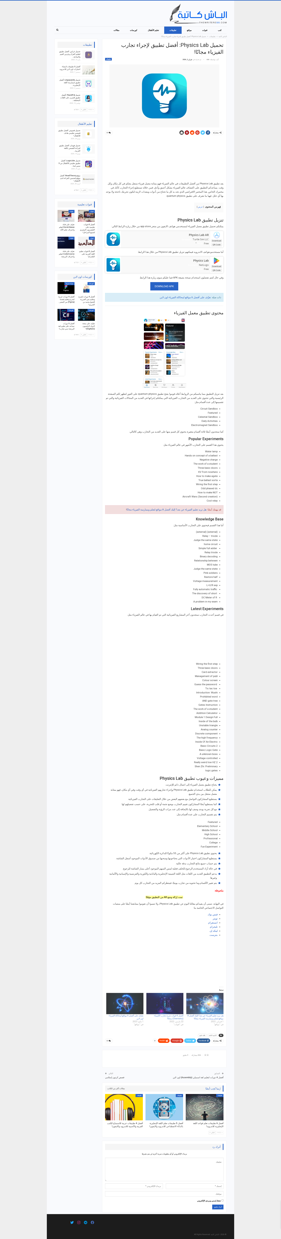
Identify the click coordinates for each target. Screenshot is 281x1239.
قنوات (204, 30)
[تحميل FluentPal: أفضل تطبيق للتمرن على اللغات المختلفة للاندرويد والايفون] (88, 98)
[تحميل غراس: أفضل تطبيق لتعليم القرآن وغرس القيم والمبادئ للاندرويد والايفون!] (88, 55)
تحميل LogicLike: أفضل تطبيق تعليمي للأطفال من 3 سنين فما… (69, 163)
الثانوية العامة (213, 1035)
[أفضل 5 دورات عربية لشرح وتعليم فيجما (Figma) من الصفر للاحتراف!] (66, 288)
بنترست (214, 934)
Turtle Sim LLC (201, 239)
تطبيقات (172, 30)
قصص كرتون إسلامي (114, 1077)
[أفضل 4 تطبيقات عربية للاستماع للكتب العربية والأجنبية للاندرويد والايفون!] (124, 1107)
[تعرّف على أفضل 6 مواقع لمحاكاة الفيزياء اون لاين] (124, 1003)
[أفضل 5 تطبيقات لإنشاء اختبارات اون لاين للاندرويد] (88, 70)
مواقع (189, 30)
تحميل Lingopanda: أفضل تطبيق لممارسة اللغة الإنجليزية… (69, 82)
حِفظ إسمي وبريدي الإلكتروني (209, 1201)
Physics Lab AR (199, 235)
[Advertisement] (164, 159)
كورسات (133, 30)
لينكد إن (214, 930)
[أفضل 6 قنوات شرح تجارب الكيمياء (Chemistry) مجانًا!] (165, 1003)
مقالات (116, 30)
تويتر (215, 918)
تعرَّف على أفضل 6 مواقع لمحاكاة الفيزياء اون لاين (185, 297)
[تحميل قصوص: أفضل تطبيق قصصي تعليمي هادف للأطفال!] (88, 134)
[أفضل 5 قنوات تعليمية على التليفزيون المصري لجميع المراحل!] (86, 216)
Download (216, 240)
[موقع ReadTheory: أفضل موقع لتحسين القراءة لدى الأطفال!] (88, 179)
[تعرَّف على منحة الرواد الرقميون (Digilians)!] (86, 315)
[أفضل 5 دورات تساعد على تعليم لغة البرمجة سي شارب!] (66, 315)
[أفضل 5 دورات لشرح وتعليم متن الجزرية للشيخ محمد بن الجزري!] (86, 288)
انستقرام (213, 922)
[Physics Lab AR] (113, 239)
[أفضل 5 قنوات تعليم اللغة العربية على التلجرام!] (86, 243)
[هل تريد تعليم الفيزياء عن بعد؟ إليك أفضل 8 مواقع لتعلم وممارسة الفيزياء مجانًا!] (204, 1003)
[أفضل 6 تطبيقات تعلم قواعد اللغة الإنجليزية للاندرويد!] (204, 1107)
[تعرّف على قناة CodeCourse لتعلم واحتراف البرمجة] (66, 243)
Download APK (164, 286)
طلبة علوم (202, 1035)
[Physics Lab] (113, 264)
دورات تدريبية (69, 283)
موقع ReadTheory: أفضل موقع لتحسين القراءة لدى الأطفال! (70, 178)
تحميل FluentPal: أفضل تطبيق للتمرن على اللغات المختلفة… (70, 97)
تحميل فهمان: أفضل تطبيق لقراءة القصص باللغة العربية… (69, 148)
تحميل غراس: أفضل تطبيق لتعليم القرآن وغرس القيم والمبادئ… (69, 54)
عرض (200, 207)
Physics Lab (201, 260)
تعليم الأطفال (153, 30)
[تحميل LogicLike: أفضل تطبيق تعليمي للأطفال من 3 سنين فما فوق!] (88, 164)
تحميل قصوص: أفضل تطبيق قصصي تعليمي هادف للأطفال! (69, 133)
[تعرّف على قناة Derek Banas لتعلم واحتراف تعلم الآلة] (66, 216)
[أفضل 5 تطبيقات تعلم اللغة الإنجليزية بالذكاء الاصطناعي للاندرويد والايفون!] (164, 1107)
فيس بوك (213, 914)
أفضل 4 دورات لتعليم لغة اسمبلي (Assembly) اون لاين (198, 1077)
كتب (220, 30)
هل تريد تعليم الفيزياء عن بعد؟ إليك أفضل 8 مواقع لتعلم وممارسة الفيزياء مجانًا (167, 509)
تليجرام (214, 926)
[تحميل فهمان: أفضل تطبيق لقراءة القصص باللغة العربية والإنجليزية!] (88, 149)
